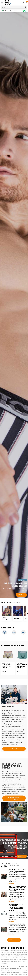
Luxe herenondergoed (17, 924)
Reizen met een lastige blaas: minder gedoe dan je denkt (17, 871)
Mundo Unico (14, 974)
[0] (26, 2)
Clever (20, 974)
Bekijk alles (13, 940)
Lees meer (14, 748)
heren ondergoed (18, 952)
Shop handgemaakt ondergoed (14, 798)
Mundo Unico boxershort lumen (7, 666)
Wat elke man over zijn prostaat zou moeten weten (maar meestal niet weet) (17, 889)
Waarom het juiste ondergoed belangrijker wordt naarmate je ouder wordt (16, 907)
